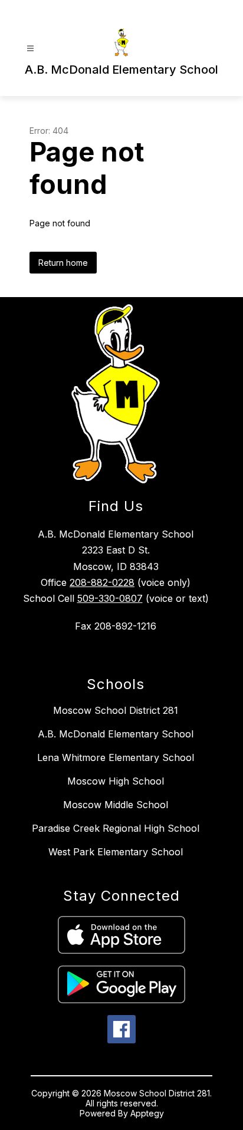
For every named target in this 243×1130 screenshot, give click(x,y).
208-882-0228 (102, 582)
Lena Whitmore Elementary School (115, 757)
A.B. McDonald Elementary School (115, 734)
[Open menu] (30, 48)
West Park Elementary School (115, 852)
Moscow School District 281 (115, 710)
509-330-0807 (110, 598)
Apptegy (147, 1113)
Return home (63, 263)
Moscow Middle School (115, 805)
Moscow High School (115, 781)
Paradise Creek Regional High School (115, 828)
